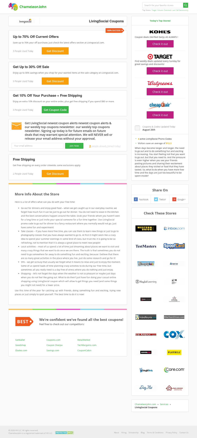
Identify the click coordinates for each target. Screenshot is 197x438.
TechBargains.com (86, 345)
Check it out (160, 44)
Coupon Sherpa (54, 345)
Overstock (167, 10)
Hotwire (160, 10)
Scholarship (134, 432)
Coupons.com (53, 339)
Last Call (175, 10)
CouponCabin (84, 350)
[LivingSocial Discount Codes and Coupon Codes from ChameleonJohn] (27, 7)
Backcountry (183, 10)
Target (154, 10)
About (116, 432)
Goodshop (20, 345)
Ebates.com (21, 350)
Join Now (74, 145)
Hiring (123, 432)
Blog (143, 432)
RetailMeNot (83, 339)
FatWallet (20, 339)
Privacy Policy (171, 432)
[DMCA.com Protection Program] (64, 432)
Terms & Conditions (155, 432)
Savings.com (52, 350)
